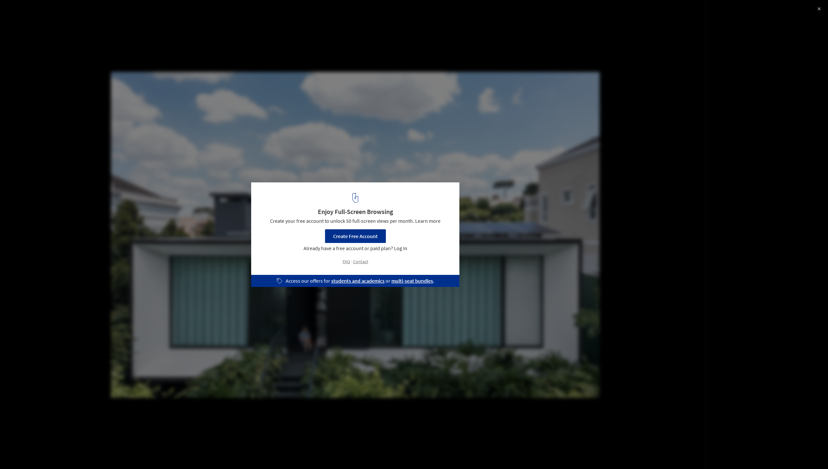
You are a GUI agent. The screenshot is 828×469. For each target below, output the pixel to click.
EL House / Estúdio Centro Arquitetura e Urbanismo (91, 12)
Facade (129, 452)
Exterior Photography (32, 452)
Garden (102, 452)
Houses (74, 452)
